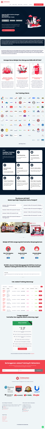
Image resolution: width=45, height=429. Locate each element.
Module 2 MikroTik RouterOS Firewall (11, 209)
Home (10, 4)
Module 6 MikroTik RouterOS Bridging (33, 208)
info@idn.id (24, 409)
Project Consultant (5, 421)
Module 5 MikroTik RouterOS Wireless (33, 205)
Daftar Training (4, 416)
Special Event (25, 4)
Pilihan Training (14, 4)
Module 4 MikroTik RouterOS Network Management (11, 217)
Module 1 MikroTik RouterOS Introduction (9, 206)
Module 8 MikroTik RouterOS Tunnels (32, 215)
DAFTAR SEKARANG (22, 348)
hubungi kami (32, 353)
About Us (30, 4)
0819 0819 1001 (5, 409)
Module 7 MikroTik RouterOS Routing (32, 212)
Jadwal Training (20, 4)
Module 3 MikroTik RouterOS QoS (10, 213)
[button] (39, 4)
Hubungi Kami (4, 418)
